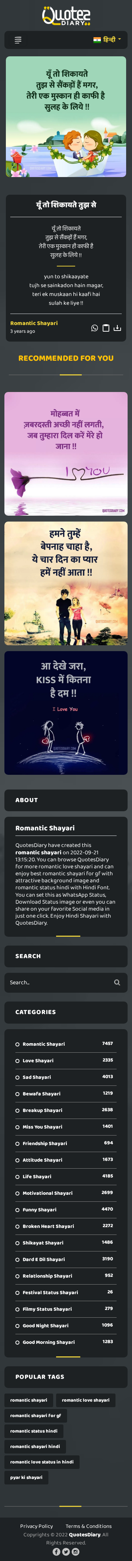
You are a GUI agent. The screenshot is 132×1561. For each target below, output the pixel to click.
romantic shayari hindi (35, 1447)
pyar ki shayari (26, 1477)
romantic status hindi (34, 1431)
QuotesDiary (84, 1534)
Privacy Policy (36, 1526)
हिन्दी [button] (109, 40)
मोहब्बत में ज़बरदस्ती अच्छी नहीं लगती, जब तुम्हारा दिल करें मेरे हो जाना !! (66, 454)
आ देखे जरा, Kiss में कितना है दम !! (66, 713)
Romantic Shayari (34, 323)
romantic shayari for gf (35, 1416)
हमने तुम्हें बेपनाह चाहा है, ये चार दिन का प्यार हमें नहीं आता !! (66, 583)
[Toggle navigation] (18, 40)
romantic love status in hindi (42, 1462)
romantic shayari (28, 1400)
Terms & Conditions (89, 1526)
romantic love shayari (86, 1400)
